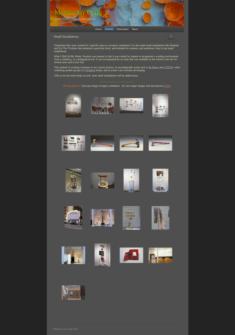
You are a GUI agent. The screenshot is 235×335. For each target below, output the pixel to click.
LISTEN (168, 67)
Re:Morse (154, 67)
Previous (164, 37)
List (171, 37)
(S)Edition (89, 70)
